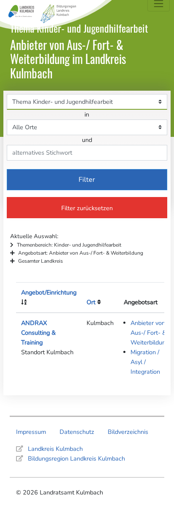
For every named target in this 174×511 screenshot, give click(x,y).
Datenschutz (77, 432)
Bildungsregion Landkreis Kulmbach (76, 458)
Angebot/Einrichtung (48, 292)
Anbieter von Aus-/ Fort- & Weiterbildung (149, 333)
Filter (87, 179)
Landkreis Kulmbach (55, 448)
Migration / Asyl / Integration (145, 362)
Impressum (31, 432)
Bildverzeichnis (128, 432)
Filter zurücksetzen (87, 208)
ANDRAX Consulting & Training (38, 333)
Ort (91, 302)
